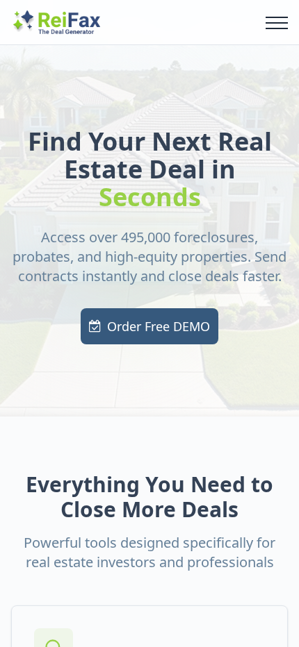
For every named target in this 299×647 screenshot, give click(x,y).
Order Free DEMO (158, 326)
